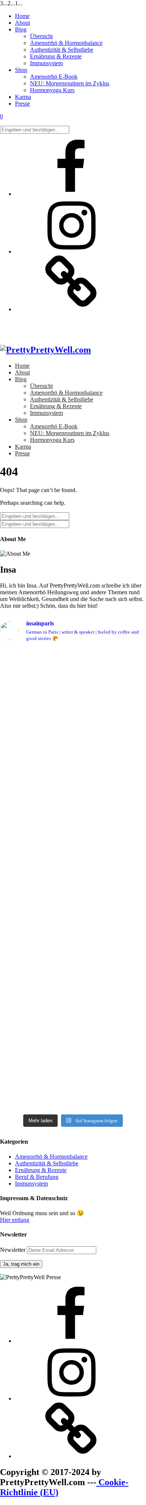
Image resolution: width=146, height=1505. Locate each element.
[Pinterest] (71, 309)
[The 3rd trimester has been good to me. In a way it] (73, 1026)
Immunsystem (46, 63)
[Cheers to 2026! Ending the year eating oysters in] (73, 747)
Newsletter (13, 1250)
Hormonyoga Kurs (52, 90)
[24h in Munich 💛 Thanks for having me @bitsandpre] (73, 912)
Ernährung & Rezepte (56, 56)
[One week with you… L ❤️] (73, 1001)
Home (22, 16)
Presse (22, 103)
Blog (21, 29)
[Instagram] (71, 251)
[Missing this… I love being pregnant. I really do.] (73, 1077)
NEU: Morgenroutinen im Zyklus (69, 83)
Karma (23, 97)
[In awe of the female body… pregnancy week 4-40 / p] (73, 973)
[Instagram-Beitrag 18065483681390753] (73, 767)
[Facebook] (71, 194)
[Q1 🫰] (73, 725)
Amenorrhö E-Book (53, 76)
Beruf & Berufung (36, 1177)
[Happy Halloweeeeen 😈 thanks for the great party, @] (73, 782)
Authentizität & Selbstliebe (61, 49)
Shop (21, 70)
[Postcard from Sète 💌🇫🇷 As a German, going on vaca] (73, 685)
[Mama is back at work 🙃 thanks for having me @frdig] (73, 936)
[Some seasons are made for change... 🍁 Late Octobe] (73, 846)
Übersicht (41, 36)
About (22, 22)
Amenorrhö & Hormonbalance (66, 43)
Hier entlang (14, 1220)
